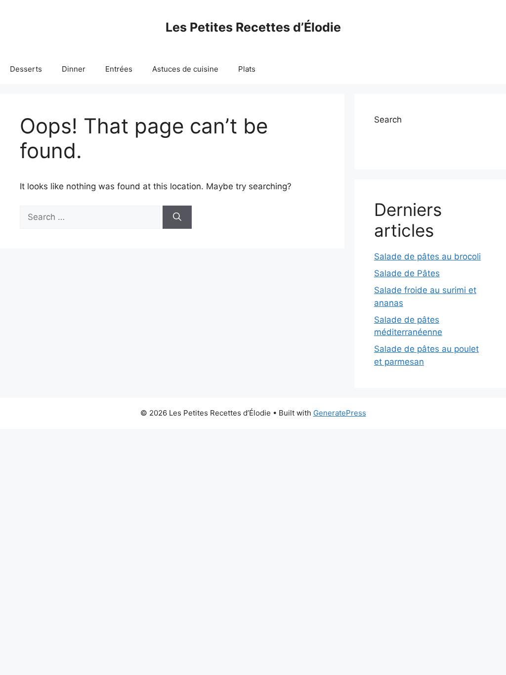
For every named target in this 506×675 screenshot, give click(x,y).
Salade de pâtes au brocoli (427, 256)
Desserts (26, 69)
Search (388, 120)
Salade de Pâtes (407, 273)
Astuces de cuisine (185, 69)
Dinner (73, 69)
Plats (246, 69)
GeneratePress (339, 413)
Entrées (118, 69)
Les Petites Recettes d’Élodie (253, 27)
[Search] (177, 217)
